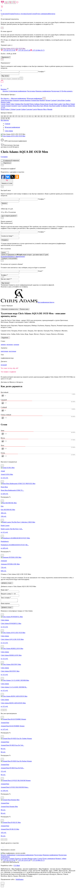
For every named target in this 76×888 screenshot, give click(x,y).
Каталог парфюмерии (8, 855)
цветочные (4, 351)
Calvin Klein (61, 100)
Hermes (30, 106)
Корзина (4, 87)
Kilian (7, 109)
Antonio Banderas (25, 100)
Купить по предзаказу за (25, 254)
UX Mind (17, 865)
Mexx (45, 109)
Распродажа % (56, 91)
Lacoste (18, 109)
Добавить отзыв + (7, 583)
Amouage (16, 100)
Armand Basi (35, 100)
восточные (12, 351)
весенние (10, 344)
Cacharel (53, 100)
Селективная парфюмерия (17, 91)
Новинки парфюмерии (43, 91)
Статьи (33, 14)
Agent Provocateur (7, 100)
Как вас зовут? (6, 279)
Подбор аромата (67, 91)
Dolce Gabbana (35, 104)
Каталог (5, 91)
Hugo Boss (36, 106)
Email (40, 271)
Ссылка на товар (7, 236)
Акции (29, 14)
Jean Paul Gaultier (54, 106)
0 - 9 (3, 118)
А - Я (7, 118)
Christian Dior (19, 104)
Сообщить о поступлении (9, 258)
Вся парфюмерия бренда (46, 302)
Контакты (52, 14)
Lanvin (34, 109)
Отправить (5, 240)
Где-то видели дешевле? (9, 215)
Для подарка (31, 91)
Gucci (19, 106)
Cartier (8, 102)
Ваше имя (5, 590)
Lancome (29, 109)
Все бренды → (6, 98)
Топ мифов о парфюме (8, 372)
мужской (4, 365)
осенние (16, 344)
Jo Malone (64, 106)
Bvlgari (48, 100)
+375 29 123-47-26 (24, 50)
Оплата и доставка (20, 14)
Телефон (41, 71)
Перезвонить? (6, 57)
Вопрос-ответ (32, 858)
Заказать (4, 203)
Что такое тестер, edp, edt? (9, 368)
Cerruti (3, 104)
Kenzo (3, 109)
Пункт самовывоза (42, 14)
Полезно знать (24, 309)
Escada (51, 104)
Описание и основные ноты (10, 309)
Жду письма (5, 283)
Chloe (12, 104)
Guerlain (24, 106)
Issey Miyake (44, 106)
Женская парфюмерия (18, 98)
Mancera (40, 109)
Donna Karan (44, 104)
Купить (4, 252)
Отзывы (11, 14)
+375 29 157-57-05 (9, 50)
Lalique (23, 109)
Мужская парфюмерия (34, 98)
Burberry (42, 100)
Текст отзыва (6, 597)
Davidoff (26, 104)
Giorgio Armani (6, 106)
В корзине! (13, 256)
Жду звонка (5, 76)
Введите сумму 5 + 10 (8, 594)
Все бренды (5, 120)
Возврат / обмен (61, 858)
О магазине (5, 14)
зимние (3, 344)
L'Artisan (12, 109)
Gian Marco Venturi (68, 104)
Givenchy (14, 106)
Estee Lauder (58, 104)
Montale (49, 109)
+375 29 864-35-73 (38, 50)
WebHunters (19, 879)
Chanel (8, 104)
